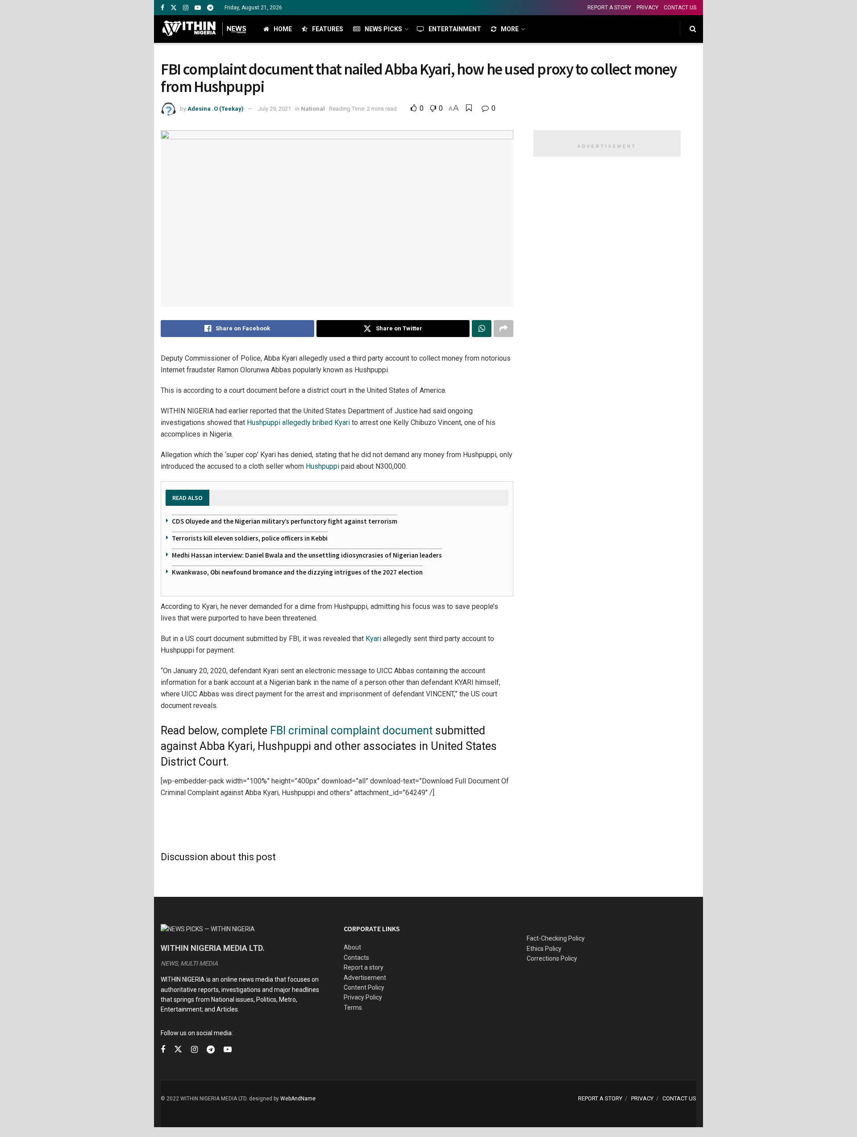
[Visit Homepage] (204, 29)
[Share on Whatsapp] (481, 328)
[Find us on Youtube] (198, 8)
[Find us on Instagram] (185, 8)
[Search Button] (693, 29)
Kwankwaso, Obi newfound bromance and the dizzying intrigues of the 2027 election (297, 572)
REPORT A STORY (609, 7)
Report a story (363, 967)
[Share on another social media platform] (503, 328)
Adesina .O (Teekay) (215, 108)
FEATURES (327, 29)
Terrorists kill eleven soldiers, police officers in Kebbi (250, 538)
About (352, 947)
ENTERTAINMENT (454, 29)
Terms (353, 1007)
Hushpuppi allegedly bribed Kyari (298, 422)
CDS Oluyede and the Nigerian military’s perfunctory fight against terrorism (284, 521)
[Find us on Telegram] (210, 8)
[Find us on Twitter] (174, 8)
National (313, 108)
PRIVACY (647, 7)
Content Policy (364, 987)
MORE (510, 29)
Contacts (356, 957)
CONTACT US (680, 7)
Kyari (373, 638)
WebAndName (298, 1098)
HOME (283, 29)
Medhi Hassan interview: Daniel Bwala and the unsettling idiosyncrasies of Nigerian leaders (307, 555)
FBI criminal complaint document (351, 730)
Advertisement (365, 977)
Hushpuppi (322, 466)
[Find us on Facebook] (162, 8)
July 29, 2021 (274, 108)
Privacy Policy (363, 997)
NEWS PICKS (383, 29)
